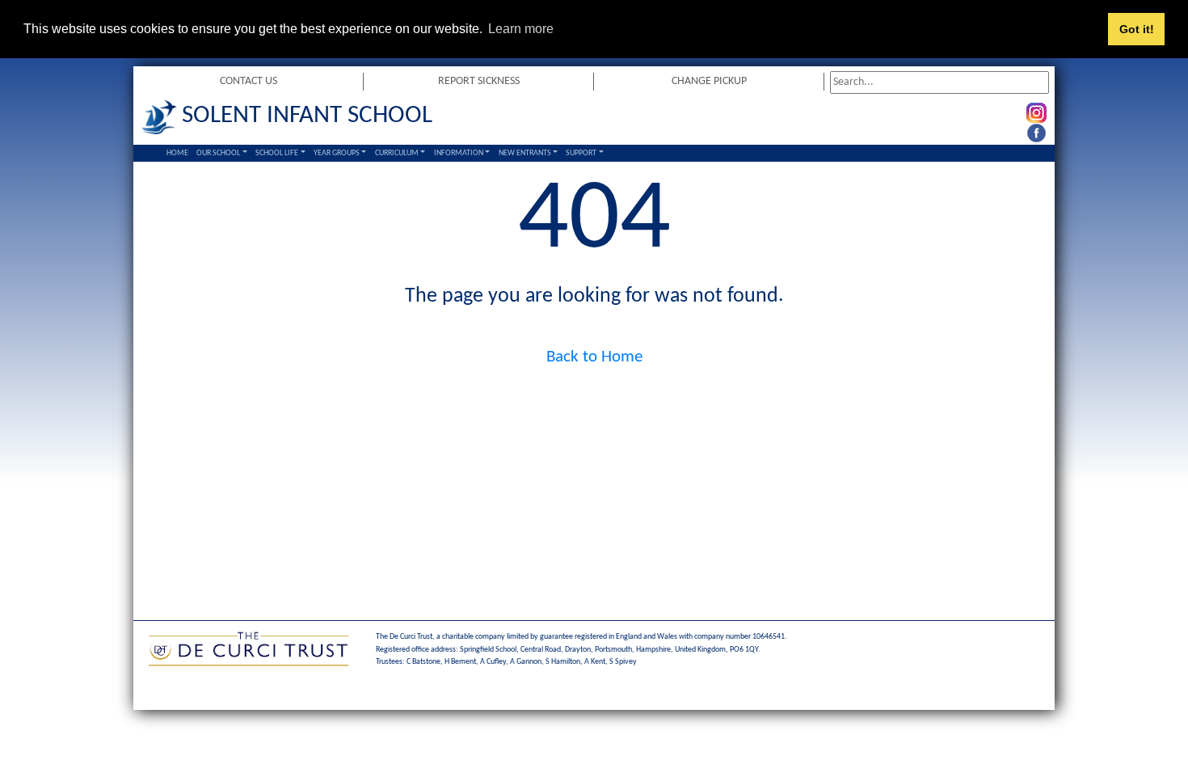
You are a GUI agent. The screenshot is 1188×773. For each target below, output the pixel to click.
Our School (218, 153)
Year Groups (337, 153)
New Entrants (525, 153)
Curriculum (397, 153)
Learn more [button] (521, 29)
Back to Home (594, 357)
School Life (276, 153)
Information (458, 153)
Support (581, 153)
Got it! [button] (1136, 29)
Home (177, 153)
